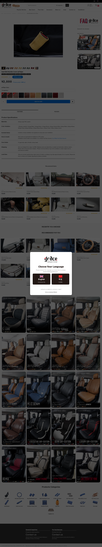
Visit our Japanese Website (51, 292)
